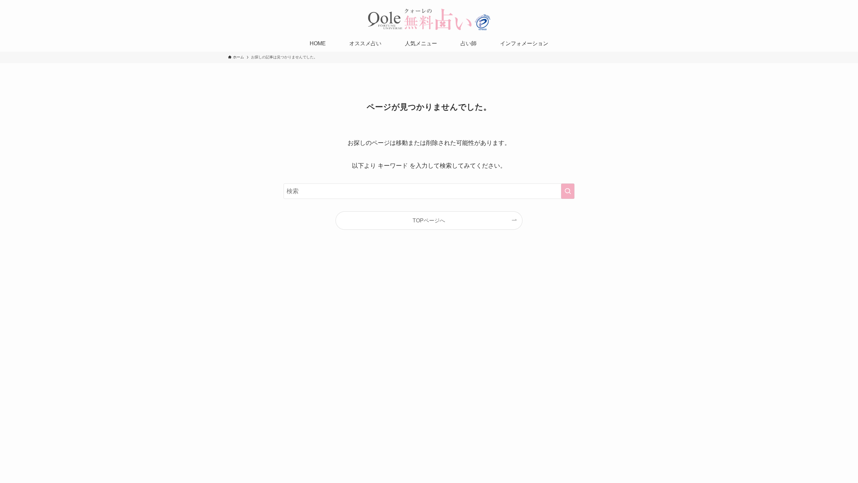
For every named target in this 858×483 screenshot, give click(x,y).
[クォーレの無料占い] (429, 19)
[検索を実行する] (567, 191)
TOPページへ (429, 220)
